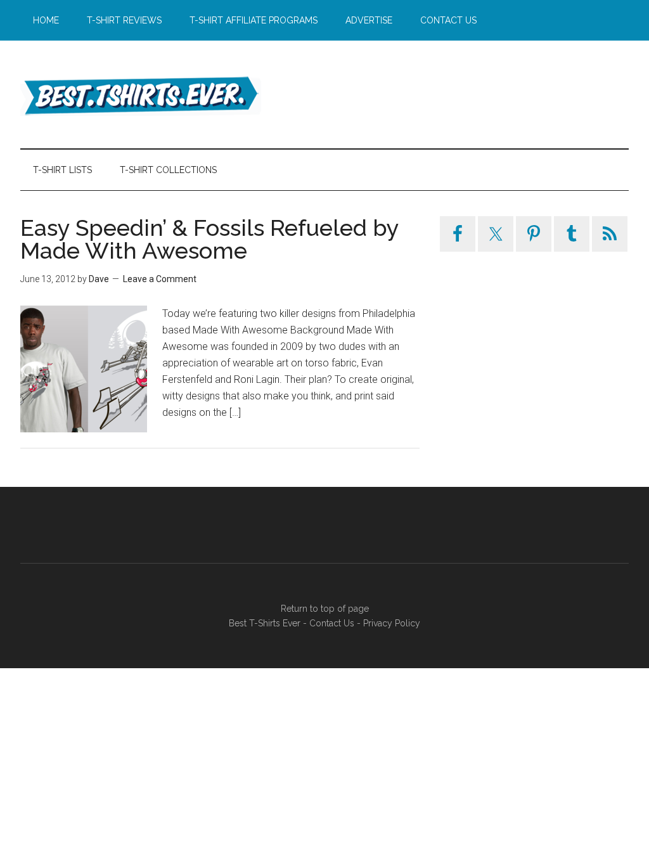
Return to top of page (325, 609)
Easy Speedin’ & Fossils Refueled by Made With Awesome (209, 239)
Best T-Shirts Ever (140, 94)
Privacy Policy (391, 623)
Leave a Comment (159, 279)
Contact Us (331, 623)
